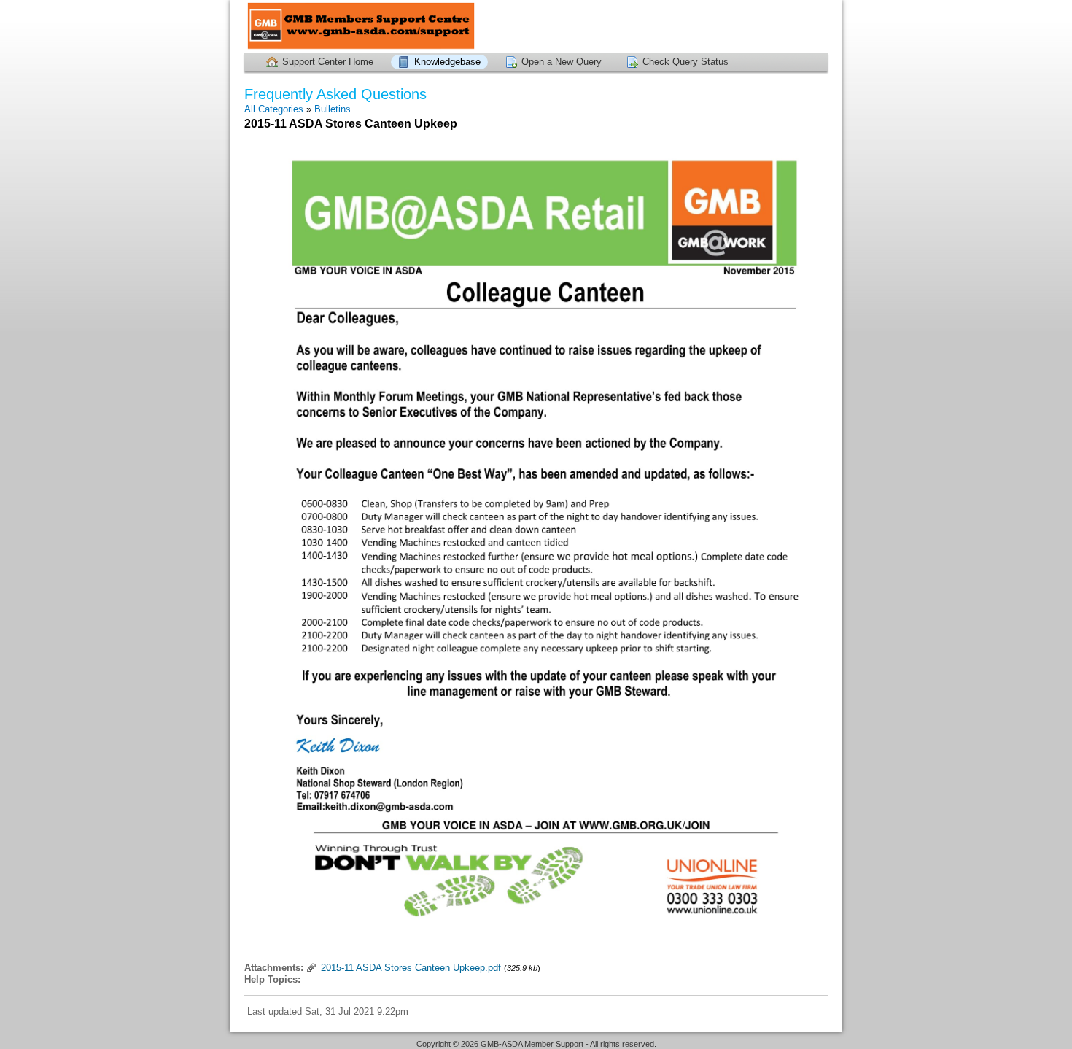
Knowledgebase (447, 61)
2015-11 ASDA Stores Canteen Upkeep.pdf (411, 967)
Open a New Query (561, 61)
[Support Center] (361, 26)
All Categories (273, 109)
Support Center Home (327, 61)
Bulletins (332, 109)
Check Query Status (685, 61)
